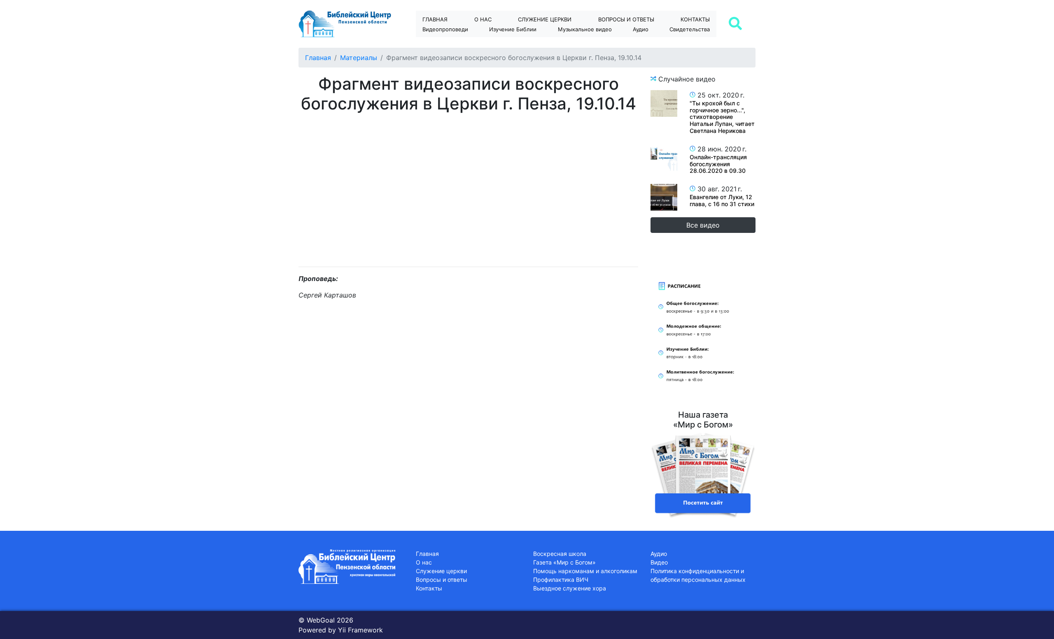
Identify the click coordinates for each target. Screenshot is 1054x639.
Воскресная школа (559, 553)
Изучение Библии (512, 29)
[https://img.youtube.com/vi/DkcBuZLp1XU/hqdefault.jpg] (664, 157)
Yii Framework (360, 630)
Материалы (358, 57)
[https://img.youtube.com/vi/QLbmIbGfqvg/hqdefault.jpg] (664, 103)
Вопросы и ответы (441, 579)
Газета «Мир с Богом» (564, 562)
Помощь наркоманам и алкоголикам (585, 570)
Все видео (703, 225)
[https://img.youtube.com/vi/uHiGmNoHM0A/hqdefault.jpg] (664, 197)
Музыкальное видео (585, 29)
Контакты (695, 19)
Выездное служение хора (569, 588)
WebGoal (321, 620)
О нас (483, 19)
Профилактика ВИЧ (560, 579)
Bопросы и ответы (626, 19)
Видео (659, 562)
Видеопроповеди (445, 29)
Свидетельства (689, 29)
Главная (435, 19)
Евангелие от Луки (520, 43)
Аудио (640, 29)
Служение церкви (544, 19)
